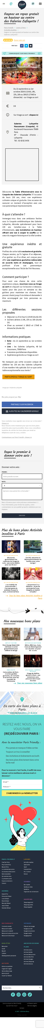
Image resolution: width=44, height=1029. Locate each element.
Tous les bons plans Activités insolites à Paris (25, 597)
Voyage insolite (28, 933)
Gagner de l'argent (7, 969)
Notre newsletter (6, 874)
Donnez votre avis (19, 40)
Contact (4, 883)
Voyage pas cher (28, 928)
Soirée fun (26, 889)
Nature (26, 874)
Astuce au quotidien (7, 966)
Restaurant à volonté (7, 931)
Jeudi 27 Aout (5, 905)
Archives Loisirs (28, 950)
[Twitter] (26, 45)
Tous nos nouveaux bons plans (29, 683)
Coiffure (4, 953)
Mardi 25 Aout (5, 901)
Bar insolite (27, 884)
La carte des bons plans (8, 869)
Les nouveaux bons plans (8, 871)
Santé (3, 948)
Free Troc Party (6, 862)
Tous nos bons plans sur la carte (23, 713)
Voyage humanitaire (29, 931)
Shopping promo (28, 904)
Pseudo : (4, 472)
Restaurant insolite (7, 928)
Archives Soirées (28, 952)
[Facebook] (22, 45)
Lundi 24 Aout (5, 898)
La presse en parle (7, 878)
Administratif (5, 973)
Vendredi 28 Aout (6, 908)
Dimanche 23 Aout (6, 896)
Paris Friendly (8, 28)
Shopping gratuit (28, 902)
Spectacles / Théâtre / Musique (33, 670)
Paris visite (11, 670)
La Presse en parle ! (32, 1003)
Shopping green (28, 907)
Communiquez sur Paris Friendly (12, 1003)
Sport (25, 867)
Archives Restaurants (29, 954)
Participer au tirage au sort (18, 377)
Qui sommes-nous (6, 876)
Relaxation (5, 946)
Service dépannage (7, 971)
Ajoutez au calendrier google (24, 411)
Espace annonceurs (7, 881)
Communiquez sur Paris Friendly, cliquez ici (17, 437)
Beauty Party (5, 867)
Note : (4, 481)
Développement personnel (9, 955)
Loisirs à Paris (21, 28)
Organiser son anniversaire (31, 891)
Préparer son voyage (29, 926)
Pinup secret (22, 1015)
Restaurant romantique (8, 935)
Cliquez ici (5, 423)
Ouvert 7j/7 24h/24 (6, 975)
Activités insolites (10, 30)
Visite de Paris (27, 869)
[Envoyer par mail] (30, 45)
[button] (11, 4)
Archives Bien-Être (29, 957)
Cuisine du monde (6, 926)
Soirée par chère (28, 887)
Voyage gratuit (28, 935)
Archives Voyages (28, 959)
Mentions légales (32, 1006)
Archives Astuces (28, 964)
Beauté (4, 951)
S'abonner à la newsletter (22, 793)
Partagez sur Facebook (22, 404)
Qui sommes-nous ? (11, 1006)
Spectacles (27, 864)
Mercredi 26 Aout (6, 903)
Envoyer (22, 515)
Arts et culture (11, 643)
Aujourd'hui (5, 894)
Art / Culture (27, 871)
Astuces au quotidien (33, 643)
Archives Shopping (29, 961)
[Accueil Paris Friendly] (22, 4)
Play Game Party (6, 864)
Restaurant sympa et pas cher (10, 933)
